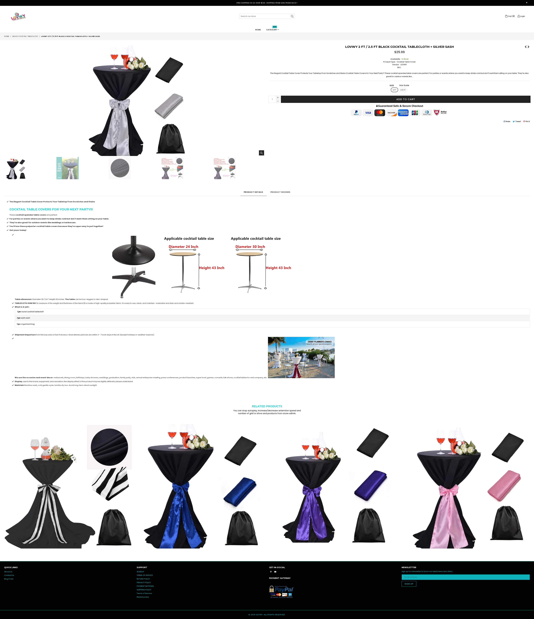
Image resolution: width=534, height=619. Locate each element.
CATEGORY (272, 29)
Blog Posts (8, 579)
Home (258, 29)
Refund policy (143, 597)
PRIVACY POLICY (144, 582)
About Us (8, 571)
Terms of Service (144, 593)
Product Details (253, 192)
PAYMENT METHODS (145, 586)
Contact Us (9, 575)
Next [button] (532, 482)
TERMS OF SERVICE (145, 575)
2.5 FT (403, 90)
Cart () (511, 16)
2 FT (394, 90)
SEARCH (140, 571)
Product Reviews (280, 192)
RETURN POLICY (143, 579)
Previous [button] (1, 482)
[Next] (528, 46)
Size (399, 85)
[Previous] (525, 46)
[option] (29, 168)
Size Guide (404, 85)
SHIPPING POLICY (144, 589)
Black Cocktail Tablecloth (25, 36)
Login (522, 16)
